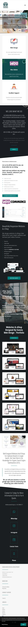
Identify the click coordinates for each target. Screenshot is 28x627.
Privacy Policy (4, 588)
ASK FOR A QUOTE (14, 278)
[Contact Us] (14, 539)
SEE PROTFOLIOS (14, 337)
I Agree (23, 624)
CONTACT (14, 149)
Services (3, 611)
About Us (3, 612)
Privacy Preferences (5, 624)
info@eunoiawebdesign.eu (10, 195)
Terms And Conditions (5, 586)
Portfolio (3, 609)
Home (3, 608)
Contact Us (3, 598)
